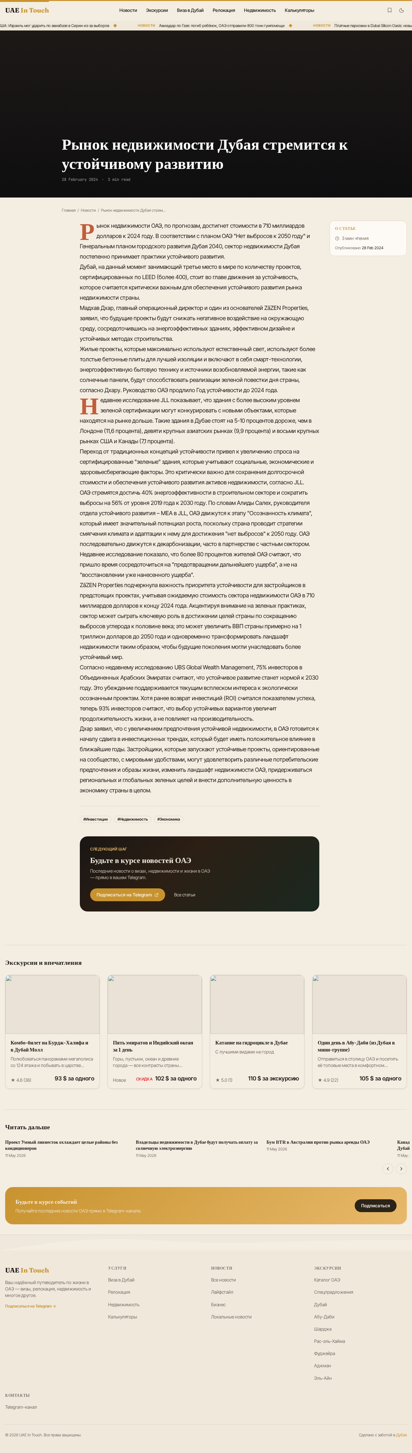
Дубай (320, 1304)
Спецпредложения (333, 1292)
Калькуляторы (299, 10)
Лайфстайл (222, 1292)
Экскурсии (157, 10)
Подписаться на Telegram (124, 894)
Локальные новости (231, 1316)
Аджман (322, 1365)
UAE (27, 1270)
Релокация (224, 10)
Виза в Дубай (190, 10)
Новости (128, 10)
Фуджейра (324, 1353)
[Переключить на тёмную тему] (401, 10)
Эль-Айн (323, 1378)
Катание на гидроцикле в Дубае (251, 1042)
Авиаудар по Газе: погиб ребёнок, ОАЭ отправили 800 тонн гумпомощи (215, 25)
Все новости (223, 1279)
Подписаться (375, 1205)
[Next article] (401, 1168)
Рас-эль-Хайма (329, 1341)
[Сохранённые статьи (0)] (389, 10)
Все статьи (184, 894)
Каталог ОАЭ (327, 1279)
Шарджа (323, 1329)
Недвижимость (260, 10)
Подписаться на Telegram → (30, 1306)
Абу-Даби (324, 1316)
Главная (69, 210)
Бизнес (218, 1304)
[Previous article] (387, 1168)
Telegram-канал (21, 1407)
